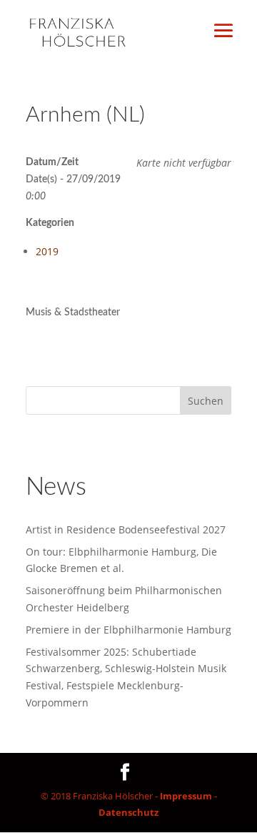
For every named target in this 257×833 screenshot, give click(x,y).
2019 (47, 251)
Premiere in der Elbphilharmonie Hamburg (128, 629)
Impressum (186, 795)
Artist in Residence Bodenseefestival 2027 (126, 529)
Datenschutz (128, 812)
